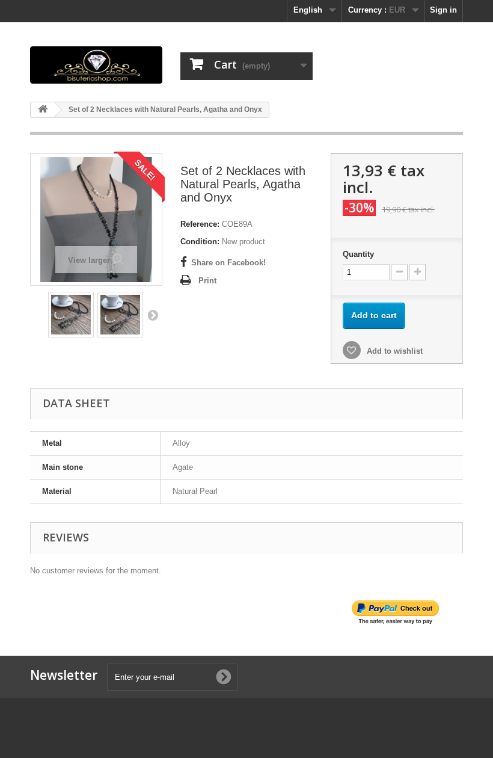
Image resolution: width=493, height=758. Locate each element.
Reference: (199, 224)
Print (207, 280)
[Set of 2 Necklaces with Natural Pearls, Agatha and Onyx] (71, 314)
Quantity (358, 254)
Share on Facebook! (228, 262)
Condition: (199, 241)
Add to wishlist (393, 351)
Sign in (443, 9)
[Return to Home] (42, 109)
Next (153, 315)
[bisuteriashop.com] (96, 65)
